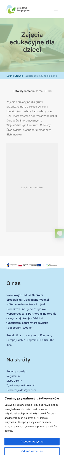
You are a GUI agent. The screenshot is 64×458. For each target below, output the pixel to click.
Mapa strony (14, 380)
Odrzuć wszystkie (32, 451)
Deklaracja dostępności (21, 390)
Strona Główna (14, 75)
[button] (56, 9)
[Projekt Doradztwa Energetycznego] (18, 9)
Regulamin (13, 376)
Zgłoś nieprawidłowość (20, 385)
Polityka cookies (16, 371)
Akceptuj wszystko (32, 441)
